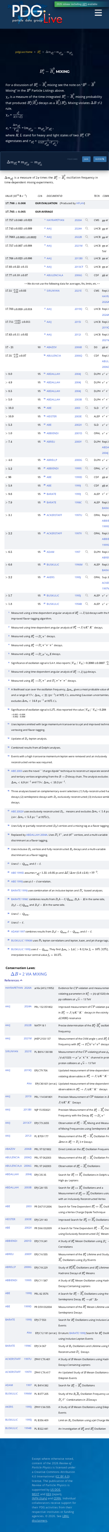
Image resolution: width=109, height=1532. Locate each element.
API (84, 4)
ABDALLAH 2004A (37, 835)
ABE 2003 (16, 771)
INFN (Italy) (39, 1498)
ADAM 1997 (18, 931)
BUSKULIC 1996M (21, 940)
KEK (48, 1494)
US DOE (55, 1490)
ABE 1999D (17, 873)
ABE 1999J (17, 881)
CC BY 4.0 (62, 1476)
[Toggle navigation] (98, 13)
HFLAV (80, 203)
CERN (57, 1498)
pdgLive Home (23, 52)
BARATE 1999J (19, 890)
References (12, 980)
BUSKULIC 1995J (20, 949)
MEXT (35, 1494)
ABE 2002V (17, 811)
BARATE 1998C (20, 899)
